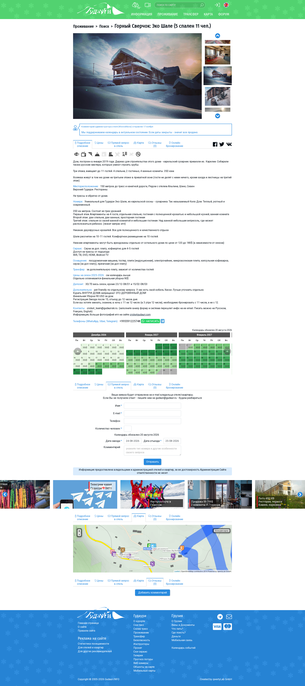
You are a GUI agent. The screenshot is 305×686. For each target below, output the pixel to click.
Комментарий (113, 447)
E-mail (117, 413)
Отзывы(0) (156, 144)
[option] (137, 76)
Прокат (137, 647)
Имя (118, 405)
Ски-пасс (138, 624)
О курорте (139, 621)
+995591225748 (130, 321)
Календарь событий (183, 647)
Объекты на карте (144, 666)
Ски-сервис (140, 651)
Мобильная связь (182, 640)
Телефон (116, 420)
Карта (208, 14)
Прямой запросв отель (119, 144)
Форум (223, 14)
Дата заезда (114, 440)
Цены (99, 142)
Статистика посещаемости (93, 643)
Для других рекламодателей (95, 651)
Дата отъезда (152, 440)
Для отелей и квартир (91, 647)
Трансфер (139, 636)
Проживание (83, 26)
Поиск (104, 26)
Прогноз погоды (143, 659)
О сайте (82, 626)
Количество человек (108, 428)
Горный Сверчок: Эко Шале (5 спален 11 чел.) (163, 26)
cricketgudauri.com (140, 314)
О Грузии (177, 621)
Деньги (176, 636)
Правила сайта (86, 630)
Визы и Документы (183, 624)
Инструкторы (141, 644)
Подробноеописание (83, 144)
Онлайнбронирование (174, 144)
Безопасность (141, 640)
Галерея (138, 655)
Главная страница (88, 623)
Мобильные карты (144, 670)
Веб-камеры (140, 663)
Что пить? (177, 628)
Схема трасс (140, 628)
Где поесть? (179, 632)
